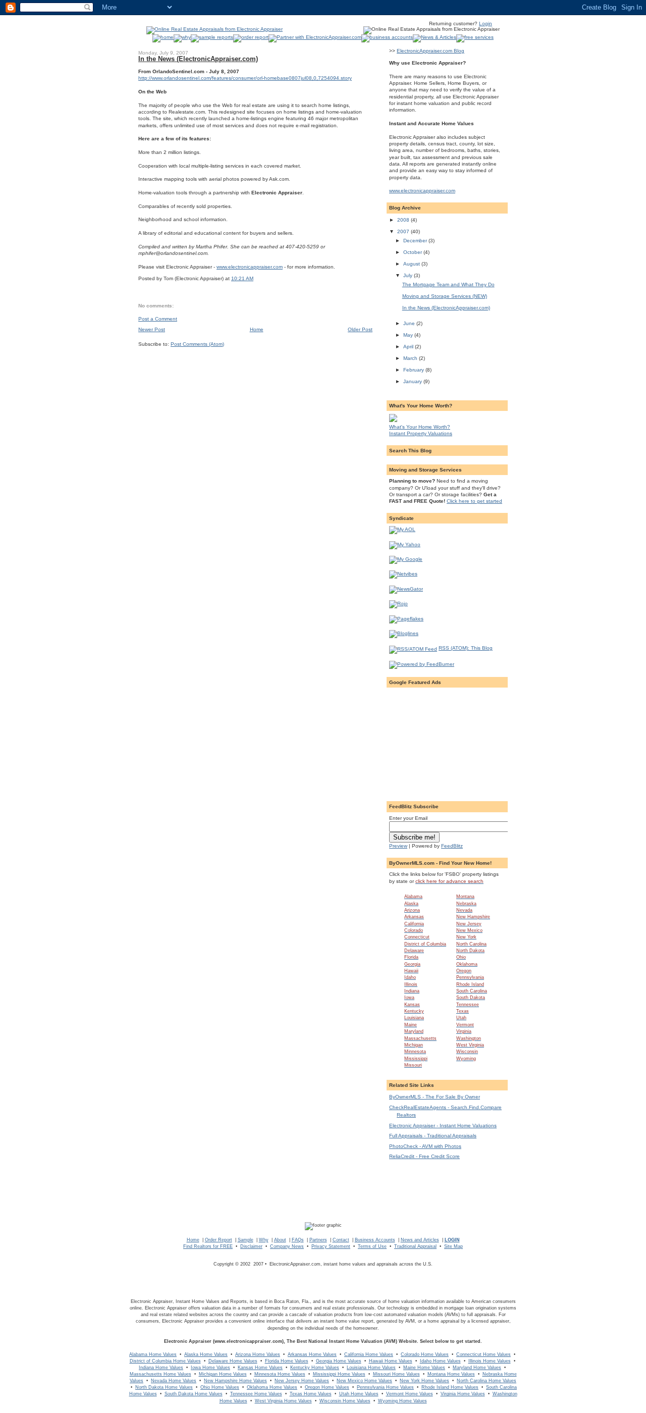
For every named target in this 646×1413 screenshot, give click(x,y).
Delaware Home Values (232, 1361)
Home (256, 329)
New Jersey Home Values (302, 1380)
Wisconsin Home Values (344, 1400)
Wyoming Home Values (402, 1400)
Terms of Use (372, 1246)
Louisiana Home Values (371, 1367)
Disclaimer (251, 1246)
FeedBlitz (452, 846)
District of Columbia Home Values (165, 1361)
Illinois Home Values (489, 1361)
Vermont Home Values (409, 1393)
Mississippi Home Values (339, 1374)
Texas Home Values (311, 1393)
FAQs (298, 1239)
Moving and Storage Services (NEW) (444, 296)
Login (485, 23)
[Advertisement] (447, 740)
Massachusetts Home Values (160, 1374)
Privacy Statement (330, 1246)
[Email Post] (255, 278)
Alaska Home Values (206, 1354)
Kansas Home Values (260, 1367)
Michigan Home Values (223, 1374)
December (415, 240)
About (280, 1239)
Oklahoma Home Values (272, 1387)
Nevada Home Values (173, 1380)
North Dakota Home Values (164, 1387)
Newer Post (151, 329)
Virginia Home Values (463, 1393)
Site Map (453, 1246)
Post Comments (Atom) (197, 344)
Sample (245, 1239)
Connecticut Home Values (483, 1354)
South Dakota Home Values (194, 1393)
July (408, 275)
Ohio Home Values (219, 1387)
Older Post (360, 329)
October (413, 252)
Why (263, 1239)
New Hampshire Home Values (235, 1380)
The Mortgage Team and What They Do (448, 284)
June (409, 323)
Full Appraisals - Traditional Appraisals (432, 1135)
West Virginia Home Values (283, 1400)
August (412, 264)
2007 (404, 231)
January (413, 381)
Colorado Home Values (425, 1354)
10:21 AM (242, 278)
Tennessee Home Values (256, 1393)
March (411, 358)
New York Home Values (424, 1380)
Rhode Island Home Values (449, 1387)
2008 (404, 220)
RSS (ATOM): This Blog (466, 648)
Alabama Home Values (153, 1354)
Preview (398, 846)
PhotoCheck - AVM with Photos (425, 1146)
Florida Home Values (286, 1361)
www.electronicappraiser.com (250, 267)
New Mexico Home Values (364, 1380)
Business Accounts (375, 1239)
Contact (341, 1239)
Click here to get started (474, 501)
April (409, 346)
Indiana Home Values (161, 1367)
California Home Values (368, 1354)
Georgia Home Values (338, 1361)
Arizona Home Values (257, 1354)
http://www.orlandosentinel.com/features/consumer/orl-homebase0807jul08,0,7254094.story (245, 78)
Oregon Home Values (327, 1387)
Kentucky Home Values (314, 1367)
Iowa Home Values (210, 1367)
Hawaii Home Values (390, 1361)
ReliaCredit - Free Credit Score (424, 1156)
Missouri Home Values (396, 1374)
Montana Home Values (451, 1374)
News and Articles (420, 1239)
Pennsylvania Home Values (385, 1387)
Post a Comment (157, 319)
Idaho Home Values (440, 1361)
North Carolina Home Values (486, 1380)
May (408, 335)
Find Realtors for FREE (208, 1246)
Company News (287, 1246)
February (414, 370)
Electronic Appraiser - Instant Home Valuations (443, 1125)
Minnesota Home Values (279, 1374)
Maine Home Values (424, 1367)
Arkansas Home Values (312, 1354)
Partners (318, 1239)
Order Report (218, 1239)
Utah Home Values (359, 1393)
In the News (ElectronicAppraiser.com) (198, 59)
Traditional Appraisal (415, 1246)
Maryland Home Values (477, 1367)
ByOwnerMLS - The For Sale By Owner (434, 1097)
